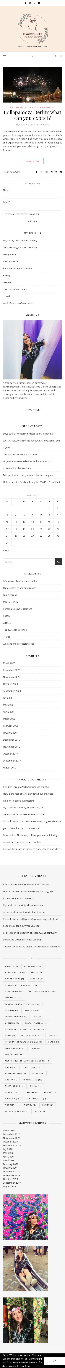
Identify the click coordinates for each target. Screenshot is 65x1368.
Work (40, 1111)
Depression (13, 991)
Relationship (14, 1086)
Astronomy (32, 966)
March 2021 (9, 662)
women (47, 1105)
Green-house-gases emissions (24, 1029)
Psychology (32, 1080)
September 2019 (12, 760)
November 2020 (11, 676)
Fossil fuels (34, 1010)
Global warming (36, 1023)
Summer (50, 1092)
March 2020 (9, 718)
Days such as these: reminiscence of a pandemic (28, 433)
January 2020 (10, 732)
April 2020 (8, 711)
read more (33, 161)
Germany (12, 1023)
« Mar (6, 550)
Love (35, 1048)
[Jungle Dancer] (32, 29)
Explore (12, 1010)
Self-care (30, 1092)
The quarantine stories (15, 289)
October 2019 (10, 753)
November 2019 (11, 746)
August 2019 (9, 767)
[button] (31, 1366)
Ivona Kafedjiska (12, 171)
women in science (17, 1111)
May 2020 (8, 704)
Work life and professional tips (18, 303)
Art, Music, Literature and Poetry (32, 107)
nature (11, 1067)
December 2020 (11, 669)
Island (53, 1042)
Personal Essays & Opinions (17, 268)
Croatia (36, 979)
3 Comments (43, 124)
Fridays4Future (16, 1017)
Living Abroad (10, 254)
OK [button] (54, 1361)
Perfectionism (15, 1073)
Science (7, 282)
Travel (6, 296)
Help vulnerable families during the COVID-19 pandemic (32, 482)
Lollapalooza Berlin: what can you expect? (33, 115)
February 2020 (10, 725)
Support (12, 1099)
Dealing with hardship (21, 985)
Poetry (6, 275)
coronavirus (14, 979)
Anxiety (11, 966)
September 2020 (12, 690)
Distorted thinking (41, 991)
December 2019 (11, 739)
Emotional (14, 998)
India (54, 1035)
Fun (37, 1017)
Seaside (11, 1092)
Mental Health (10, 261)
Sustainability (35, 1099)
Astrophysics (15, 972)
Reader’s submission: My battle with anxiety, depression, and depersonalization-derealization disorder (24, 807)
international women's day (23, 1042)
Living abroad (15, 1048)
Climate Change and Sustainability (20, 247)
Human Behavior (32, 1035)
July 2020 (8, 697)
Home (10, 1035)
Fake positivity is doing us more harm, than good (28, 475)
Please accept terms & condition (22, 213)
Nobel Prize (32, 1067)
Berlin (36, 972)
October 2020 (10, 683)
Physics (38, 1073)
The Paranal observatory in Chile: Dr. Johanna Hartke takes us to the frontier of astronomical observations (26, 461)
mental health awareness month (27, 1061)
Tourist (12, 1105)
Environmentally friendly (22, 1004)
